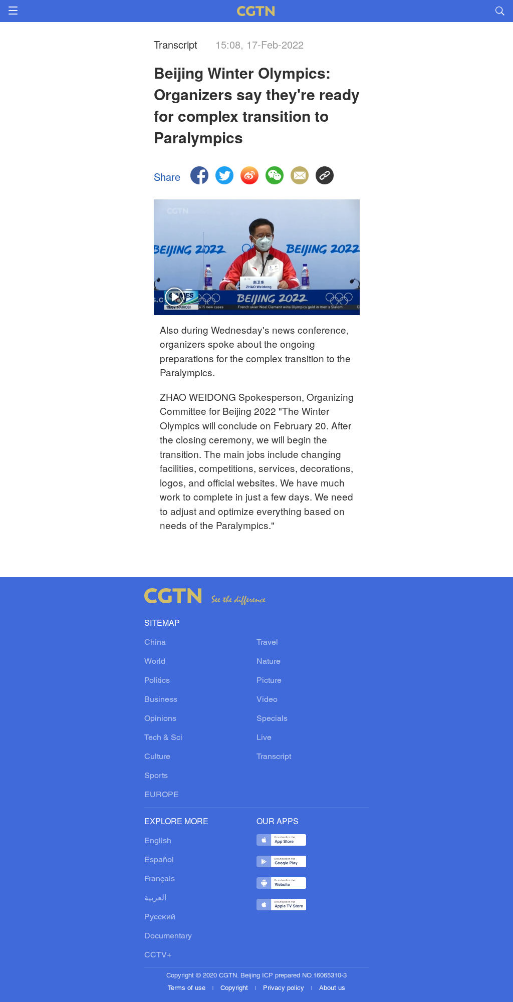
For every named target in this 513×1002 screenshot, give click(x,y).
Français (159, 879)
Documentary (168, 936)
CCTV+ (157, 955)
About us (332, 988)
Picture (269, 680)
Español (159, 860)
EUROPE (161, 795)
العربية (155, 898)
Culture (157, 757)
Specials (272, 718)
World (154, 661)
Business (160, 699)
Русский (159, 917)
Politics (157, 680)
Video (267, 699)
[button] (174, 297)
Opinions (160, 718)
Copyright (235, 988)
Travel (267, 642)
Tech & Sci (163, 737)
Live (264, 737)
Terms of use (187, 988)
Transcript (273, 757)
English (157, 841)
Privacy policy (284, 988)
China (155, 642)
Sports (156, 776)
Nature (268, 661)
